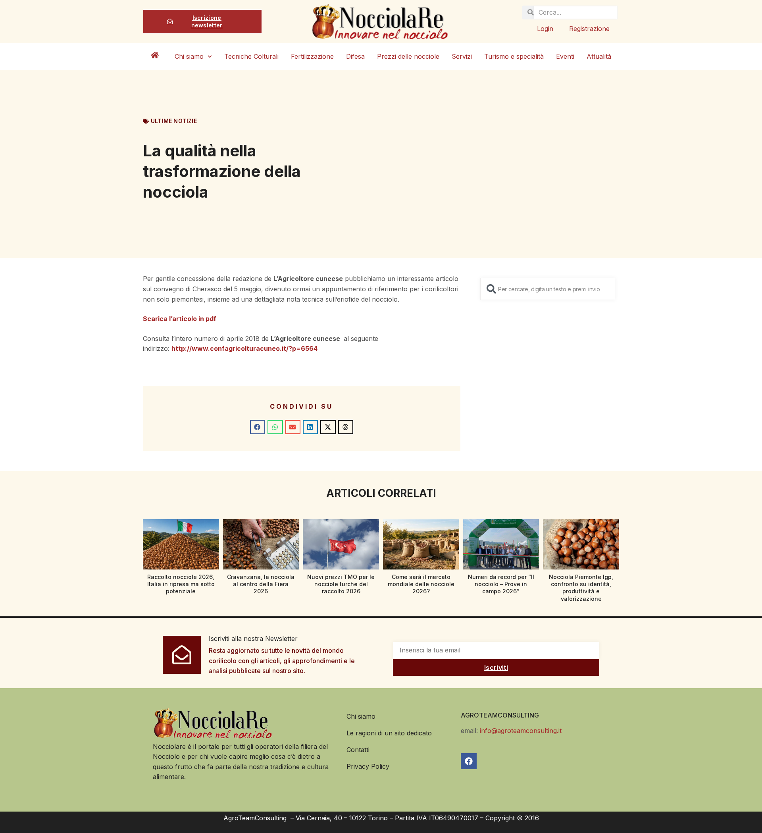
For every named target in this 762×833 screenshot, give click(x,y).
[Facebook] (469, 761)
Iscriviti (496, 667)
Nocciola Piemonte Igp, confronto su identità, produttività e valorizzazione (581, 587)
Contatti (357, 750)
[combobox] (547, 289)
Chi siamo (189, 56)
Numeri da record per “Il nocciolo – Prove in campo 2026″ (501, 583)
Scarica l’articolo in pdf (179, 319)
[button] (257, 427)
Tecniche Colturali (251, 56)
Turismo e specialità (514, 56)
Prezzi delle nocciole (408, 56)
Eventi (565, 56)
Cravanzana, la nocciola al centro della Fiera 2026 (260, 583)
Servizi (462, 56)
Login (545, 29)
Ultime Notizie (174, 120)
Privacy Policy (367, 766)
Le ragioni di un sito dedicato (389, 733)
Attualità (599, 56)
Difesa (355, 56)
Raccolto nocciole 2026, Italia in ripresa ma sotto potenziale (181, 583)
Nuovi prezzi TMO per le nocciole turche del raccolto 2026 (341, 583)
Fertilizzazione (312, 56)
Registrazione (589, 29)
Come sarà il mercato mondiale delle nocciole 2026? (421, 583)
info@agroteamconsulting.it (521, 731)
